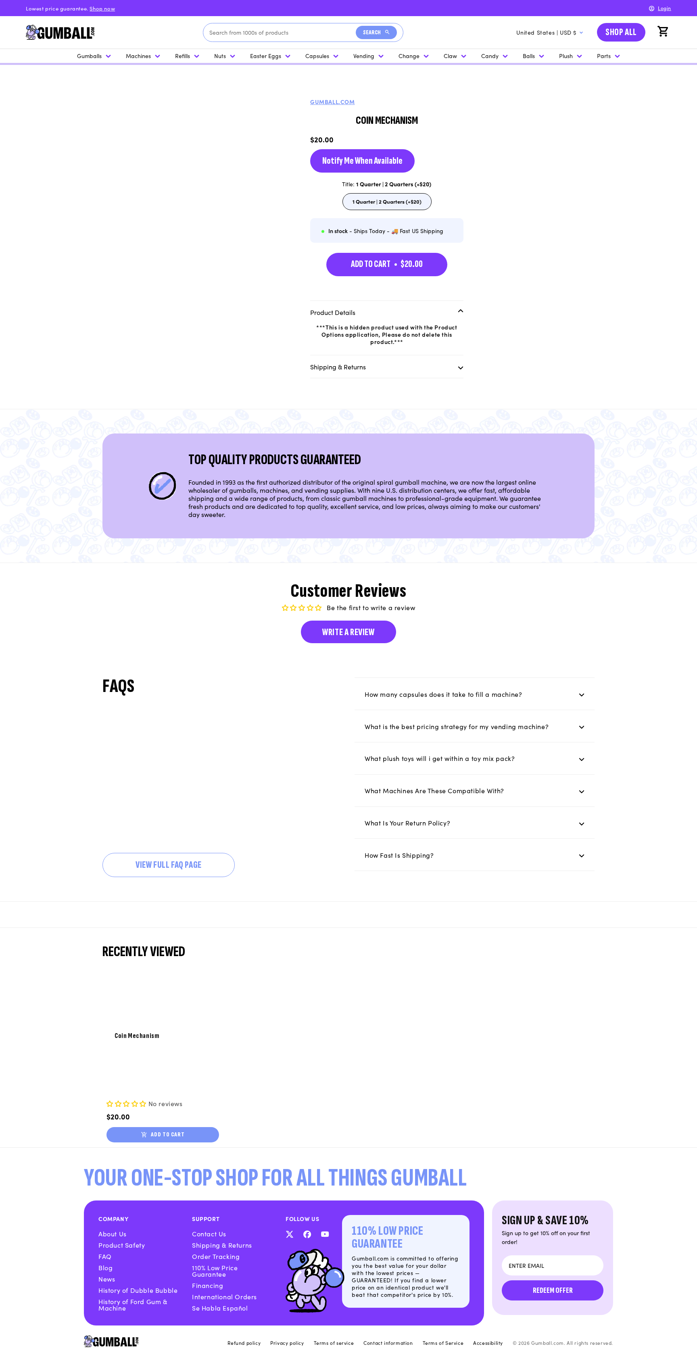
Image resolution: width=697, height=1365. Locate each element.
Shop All (621, 32)
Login (664, 7)
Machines (138, 56)
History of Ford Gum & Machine (132, 1304)
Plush (566, 56)
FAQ (105, 1256)
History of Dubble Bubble (137, 1290)
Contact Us (209, 1233)
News (106, 1278)
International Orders (224, 1296)
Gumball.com (332, 102)
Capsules (317, 56)
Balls (529, 56)
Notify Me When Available (362, 161)
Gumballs (89, 56)
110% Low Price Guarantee (215, 1270)
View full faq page (169, 865)
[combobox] (282, 32)
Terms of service (334, 1342)
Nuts (220, 56)
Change (409, 56)
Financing (207, 1285)
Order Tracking (216, 1256)
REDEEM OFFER (553, 1290)
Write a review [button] (348, 632)
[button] (664, 32)
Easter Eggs (265, 56)
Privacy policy (287, 1342)
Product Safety (121, 1244)
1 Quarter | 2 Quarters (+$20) (387, 204)
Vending (363, 56)
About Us (112, 1233)
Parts (604, 56)
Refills (182, 56)
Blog (105, 1267)
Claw (450, 56)
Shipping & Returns (222, 1244)
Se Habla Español (220, 1307)
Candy (490, 56)
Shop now (102, 8)
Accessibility (488, 1342)
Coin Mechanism (137, 1036)
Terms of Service (443, 1342)
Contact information (388, 1342)
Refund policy (244, 1342)
